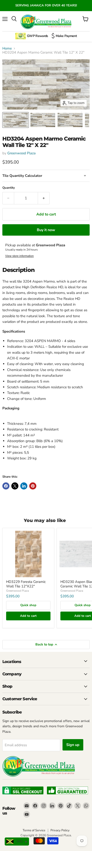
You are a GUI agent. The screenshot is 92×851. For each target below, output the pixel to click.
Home (7, 48)
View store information (19, 256)
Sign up (72, 744)
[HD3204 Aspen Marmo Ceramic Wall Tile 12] (16, 120)
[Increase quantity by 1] (44, 198)
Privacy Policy (60, 830)
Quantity (8, 188)
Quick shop (28, 605)
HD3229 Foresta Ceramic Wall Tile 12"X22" (26, 584)
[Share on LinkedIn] (23, 486)
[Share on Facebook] (5, 486)
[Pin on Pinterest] (32, 486)
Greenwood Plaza (21, 153)
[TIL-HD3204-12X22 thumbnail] (70, 120)
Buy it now (46, 230)
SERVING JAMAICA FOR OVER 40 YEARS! (46, 5)
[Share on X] (14, 486)
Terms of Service (34, 830)
